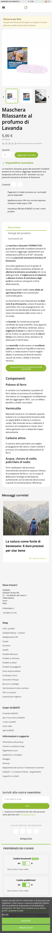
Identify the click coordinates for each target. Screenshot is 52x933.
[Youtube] (36, 831)
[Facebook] (15, 831)
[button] (7, 7)
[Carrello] (48, 7)
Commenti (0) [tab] (15, 238)
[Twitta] (20, 184)
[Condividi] (13, 184)
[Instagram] (22, 831)
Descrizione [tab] (14, 227)
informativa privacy (27, 814)
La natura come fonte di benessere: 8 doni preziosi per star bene (25, 546)
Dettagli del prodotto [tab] (19, 233)
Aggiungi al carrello (26, 155)
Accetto (26, 920)
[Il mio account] (43, 7)
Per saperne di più (37, 558)
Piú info (5, 914)
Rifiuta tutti (26, 927)
